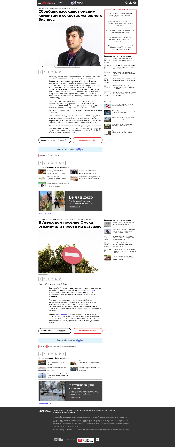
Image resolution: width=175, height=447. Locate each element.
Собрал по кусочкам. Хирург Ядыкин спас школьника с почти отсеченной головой (124, 251)
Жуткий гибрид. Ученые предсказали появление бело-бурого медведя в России (124, 80)
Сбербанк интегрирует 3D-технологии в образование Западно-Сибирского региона (89, 171)
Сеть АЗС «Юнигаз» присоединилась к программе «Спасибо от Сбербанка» (56, 178)
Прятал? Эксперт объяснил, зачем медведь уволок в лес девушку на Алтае (123, 60)
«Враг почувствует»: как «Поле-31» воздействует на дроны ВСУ (123, 118)
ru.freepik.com (42, 274)
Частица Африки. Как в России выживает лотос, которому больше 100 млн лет (124, 87)
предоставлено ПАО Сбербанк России (67, 67)
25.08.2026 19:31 (43, 219)
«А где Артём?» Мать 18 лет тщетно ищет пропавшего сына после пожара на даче (124, 244)
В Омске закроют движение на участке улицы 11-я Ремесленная (89, 361)
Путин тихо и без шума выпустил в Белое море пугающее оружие (123, 131)
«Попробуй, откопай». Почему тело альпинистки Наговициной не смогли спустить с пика (124, 231)
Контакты (112, 410)
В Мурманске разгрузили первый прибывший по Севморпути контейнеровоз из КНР (120, 47)
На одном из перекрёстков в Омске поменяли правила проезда (56, 362)
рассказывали (63, 314)
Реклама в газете (72, 410)
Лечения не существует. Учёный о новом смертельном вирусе (123, 223)
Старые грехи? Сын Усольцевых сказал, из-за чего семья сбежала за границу (124, 73)
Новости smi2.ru (45, 213)
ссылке (75, 132)
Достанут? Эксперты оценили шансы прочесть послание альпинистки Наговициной (124, 93)
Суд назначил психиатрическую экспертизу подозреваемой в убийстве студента (120, 15)
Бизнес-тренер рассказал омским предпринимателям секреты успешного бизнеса (58, 184)
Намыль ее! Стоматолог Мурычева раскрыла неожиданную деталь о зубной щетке (124, 67)
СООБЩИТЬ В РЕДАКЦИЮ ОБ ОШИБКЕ (64, 412)
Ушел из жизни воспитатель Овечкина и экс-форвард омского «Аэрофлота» (120, 39)
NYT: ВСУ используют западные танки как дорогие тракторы (120, 31)
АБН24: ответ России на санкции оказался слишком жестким (122, 105)
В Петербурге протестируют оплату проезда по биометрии (123, 111)
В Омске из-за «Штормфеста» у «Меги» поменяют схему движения (57, 369)
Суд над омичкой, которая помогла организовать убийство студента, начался (120, 23)
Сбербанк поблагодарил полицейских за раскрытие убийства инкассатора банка (56, 171)
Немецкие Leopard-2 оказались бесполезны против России (122, 125)
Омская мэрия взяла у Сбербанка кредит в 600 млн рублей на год (89, 177)
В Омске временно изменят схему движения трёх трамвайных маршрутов (89, 369)
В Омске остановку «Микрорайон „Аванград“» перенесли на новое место (58, 375)
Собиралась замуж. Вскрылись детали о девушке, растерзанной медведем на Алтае (123, 237)
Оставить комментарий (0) (87, 140)
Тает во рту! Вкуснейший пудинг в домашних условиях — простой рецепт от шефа (123, 257)
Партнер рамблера (70, 439)
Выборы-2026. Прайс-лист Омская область (93, 410)
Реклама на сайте (58, 410)
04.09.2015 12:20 (43, 8)
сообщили (90, 290)
